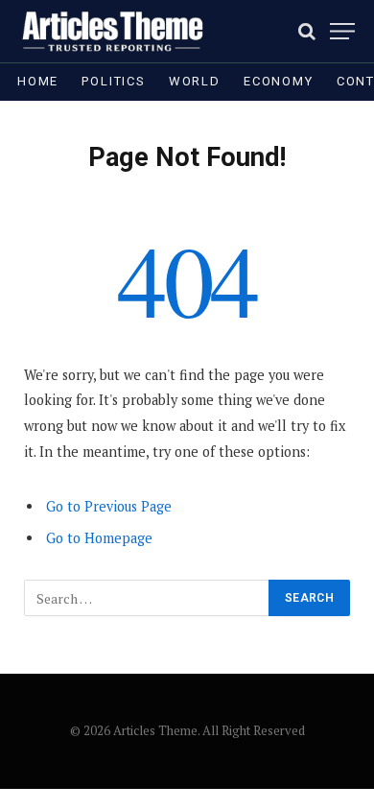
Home (37, 81)
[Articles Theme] (112, 31)
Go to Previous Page (109, 506)
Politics (114, 81)
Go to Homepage (99, 538)
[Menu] (342, 31)
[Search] (306, 31)
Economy (279, 81)
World (195, 81)
